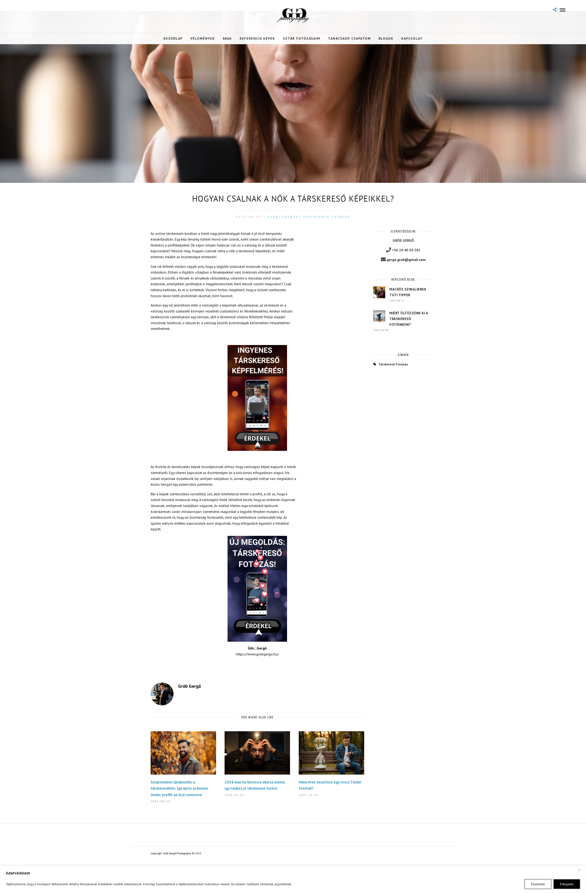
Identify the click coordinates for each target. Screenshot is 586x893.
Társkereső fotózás (326, 217)
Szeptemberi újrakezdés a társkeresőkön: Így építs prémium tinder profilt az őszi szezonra (179, 788)
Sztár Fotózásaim (301, 38)
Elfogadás (567, 884)
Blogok (386, 38)
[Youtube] (30, 9)
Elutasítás (538, 884)
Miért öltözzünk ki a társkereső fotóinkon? (408, 319)
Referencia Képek (257, 38)
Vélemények (202, 38)
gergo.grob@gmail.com (406, 259)
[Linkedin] (37, 9)
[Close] (581, 869)
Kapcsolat (412, 38)
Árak (227, 38)
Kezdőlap (173, 38)
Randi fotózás (284, 217)
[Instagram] (45, 9)
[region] (293, 879)
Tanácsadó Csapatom (349, 38)
